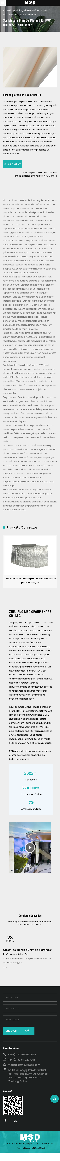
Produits (17, 10)
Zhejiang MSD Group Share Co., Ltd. (37, 1143)
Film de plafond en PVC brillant (19, 200)
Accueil (7, 10)
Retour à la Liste (12, 164)
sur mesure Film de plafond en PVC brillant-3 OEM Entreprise (30, 715)
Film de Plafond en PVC (36, 10)
